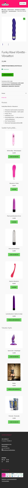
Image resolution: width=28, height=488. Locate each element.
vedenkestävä (5, 86)
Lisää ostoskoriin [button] (14, 156)
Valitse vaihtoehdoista (14, 320)
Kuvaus (3, 93)
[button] (24, 19)
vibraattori (17, 86)
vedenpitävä (11, 86)
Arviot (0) (4, 97)
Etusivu (4, 9)
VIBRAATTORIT (5, 11)
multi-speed (20, 83)
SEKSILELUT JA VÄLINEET (20, 9)
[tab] (14, 93)
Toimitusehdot (5, 481)
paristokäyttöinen (6, 84)
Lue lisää (14, 189)
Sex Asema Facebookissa (9, 450)
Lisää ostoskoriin (7, 74)
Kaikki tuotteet (10, 9)
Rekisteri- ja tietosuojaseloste (9, 479)
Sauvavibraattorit (12, 11)
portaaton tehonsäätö (15, 84)
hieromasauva (14, 83)
